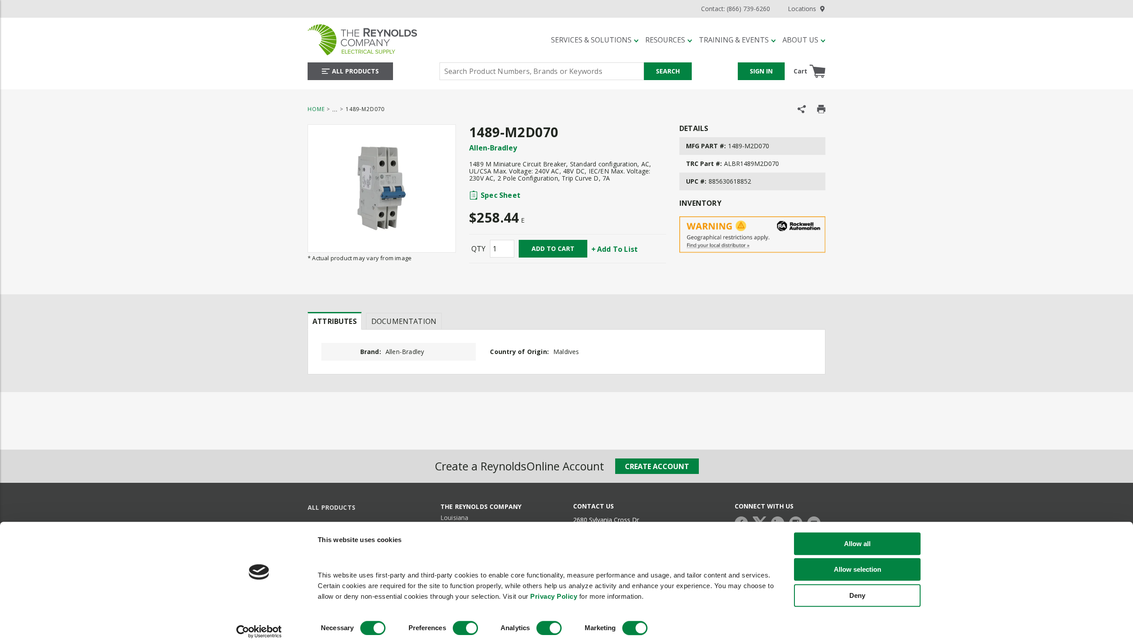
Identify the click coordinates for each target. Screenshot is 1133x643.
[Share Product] (802, 109)
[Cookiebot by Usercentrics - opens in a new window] (259, 631)
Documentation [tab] (403, 321)
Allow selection (857, 570)
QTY (478, 249)
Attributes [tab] (334, 321)
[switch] (465, 628)
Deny (857, 595)
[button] (595, 40)
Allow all (857, 543)
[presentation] (335, 321)
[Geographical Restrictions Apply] (752, 234)
